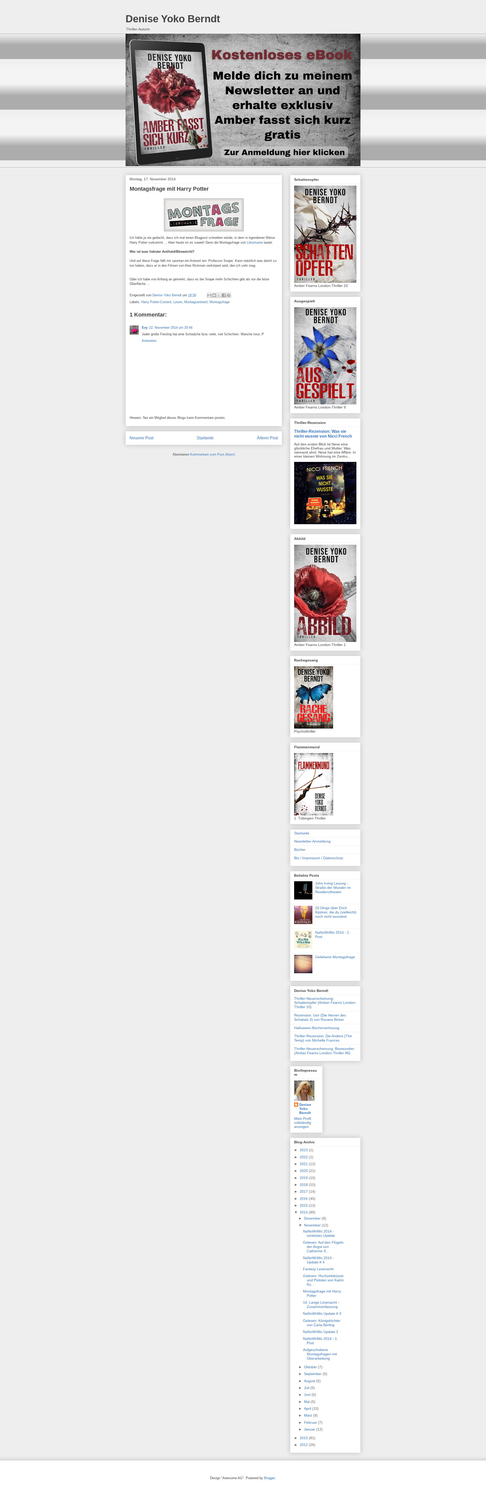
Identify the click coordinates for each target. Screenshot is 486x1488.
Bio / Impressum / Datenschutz (318, 858)
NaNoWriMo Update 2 (320, 1332)
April (308, 1408)
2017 (304, 1191)
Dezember (313, 1218)
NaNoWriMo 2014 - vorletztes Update (319, 1233)
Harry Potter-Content (156, 302)
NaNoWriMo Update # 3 (322, 1313)
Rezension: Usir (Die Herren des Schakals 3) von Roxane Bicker (320, 1017)
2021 (304, 1164)
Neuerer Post (141, 438)
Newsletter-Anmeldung (312, 841)
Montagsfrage (220, 302)
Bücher (300, 850)
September (313, 1374)
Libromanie (255, 242)
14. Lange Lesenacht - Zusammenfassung (321, 1304)
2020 (304, 1171)
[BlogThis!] (214, 295)
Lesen (177, 302)
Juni (308, 1395)
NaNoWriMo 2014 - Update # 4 (318, 1260)
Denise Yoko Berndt (173, 18)
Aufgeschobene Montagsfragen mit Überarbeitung (320, 1354)
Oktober (311, 1367)
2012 (304, 1445)
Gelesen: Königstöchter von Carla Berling (321, 1323)
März (308, 1415)
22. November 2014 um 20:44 (170, 327)
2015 (304, 1205)
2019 (304, 1178)
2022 (304, 1157)
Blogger (269, 1478)
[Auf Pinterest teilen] (228, 295)
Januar (310, 1429)
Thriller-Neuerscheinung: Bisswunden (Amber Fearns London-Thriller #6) (324, 1051)
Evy (145, 327)
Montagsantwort (196, 302)
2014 (304, 1212)
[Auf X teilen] (218, 295)
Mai (307, 1402)
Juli (307, 1388)
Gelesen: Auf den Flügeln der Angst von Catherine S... (323, 1246)
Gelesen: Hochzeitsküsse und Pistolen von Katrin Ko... (323, 1280)
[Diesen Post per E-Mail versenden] (209, 295)
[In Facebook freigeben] (223, 295)
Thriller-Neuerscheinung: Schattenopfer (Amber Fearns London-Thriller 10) (325, 1002)
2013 (304, 1438)
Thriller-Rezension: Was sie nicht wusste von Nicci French (323, 433)
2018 (304, 1185)
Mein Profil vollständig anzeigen (302, 1123)
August (310, 1381)
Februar (311, 1422)
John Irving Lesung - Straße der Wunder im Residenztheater (333, 887)
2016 (304, 1199)
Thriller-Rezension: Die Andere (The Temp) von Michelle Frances (323, 1038)
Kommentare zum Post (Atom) (212, 454)
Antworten (149, 341)
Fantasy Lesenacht (318, 1269)
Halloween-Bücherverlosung (316, 1028)
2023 (304, 1150)
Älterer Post (267, 438)
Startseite (205, 438)
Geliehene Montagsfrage (335, 957)
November (313, 1225)
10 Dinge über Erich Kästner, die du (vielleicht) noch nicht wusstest (335, 912)
